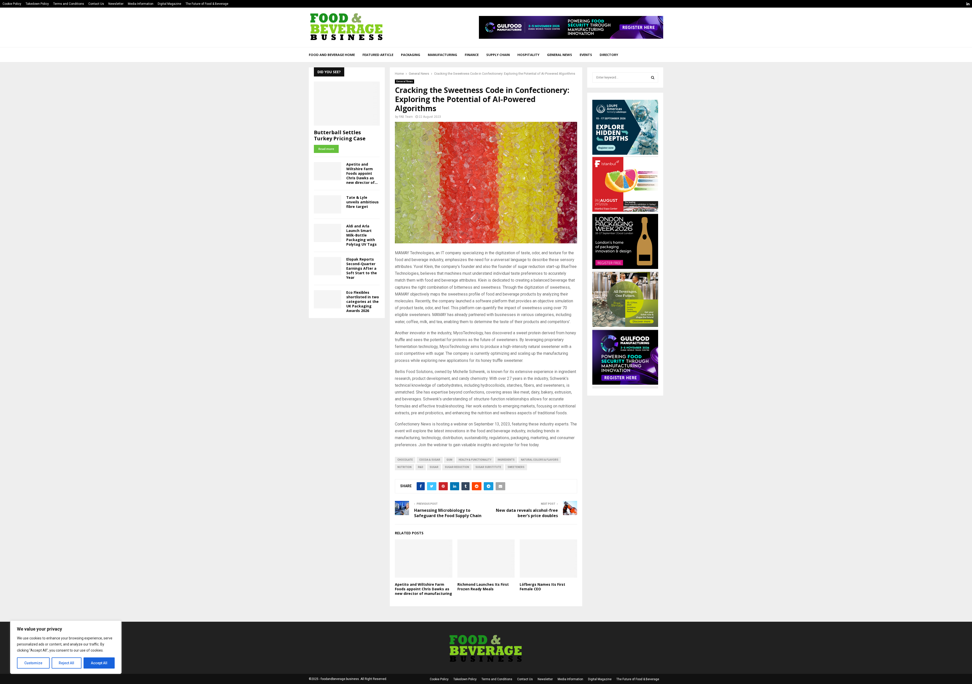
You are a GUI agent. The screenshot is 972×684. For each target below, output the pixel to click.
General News (559, 54)
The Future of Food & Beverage (207, 4)
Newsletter (116, 4)
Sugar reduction (457, 467)
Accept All (99, 663)
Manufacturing (442, 54)
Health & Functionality (475, 459)
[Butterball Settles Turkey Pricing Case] (347, 103)
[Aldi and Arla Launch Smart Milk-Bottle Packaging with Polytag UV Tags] (327, 233)
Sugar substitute (488, 467)
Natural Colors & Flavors (539, 459)
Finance (472, 54)
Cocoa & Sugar (429, 459)
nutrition (404, 467)
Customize (33, 663)
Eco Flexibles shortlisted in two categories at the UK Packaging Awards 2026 (362, 301)
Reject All (66, 663)
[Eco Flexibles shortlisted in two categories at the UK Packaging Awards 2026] (327, 299)
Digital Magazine (169, 4)
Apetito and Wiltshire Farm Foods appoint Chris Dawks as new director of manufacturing (423, 589)
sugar (434, 467)
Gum (449, 459)
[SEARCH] (652, 77)
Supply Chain (498, 54)
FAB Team (406, 117)
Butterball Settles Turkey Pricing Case (340, 135)
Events (586, 54)
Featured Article (377, 54)
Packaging (410, 54)
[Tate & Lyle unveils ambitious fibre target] (327, 204)
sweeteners (516, 467)
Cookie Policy (12, 4)
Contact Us (96, 4)
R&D (420, 467)
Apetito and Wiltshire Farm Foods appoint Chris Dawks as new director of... (362, 173)
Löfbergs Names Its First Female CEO (542, 586)
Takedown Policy (37, 4)
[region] (66, 647)
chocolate (405, 459)
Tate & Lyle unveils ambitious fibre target (362, 202)
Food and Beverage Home (332, 54)
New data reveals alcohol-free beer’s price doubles (527, 512)
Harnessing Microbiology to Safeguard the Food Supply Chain (447, 512)
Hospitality (528, 54)
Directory (609, 54)
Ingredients (506, 459)
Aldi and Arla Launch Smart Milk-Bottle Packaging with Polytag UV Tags (361, 235)
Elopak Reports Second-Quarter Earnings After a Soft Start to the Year (361, 268)
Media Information (140, 4)
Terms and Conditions (68, 4)
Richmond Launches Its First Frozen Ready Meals (483, 586)
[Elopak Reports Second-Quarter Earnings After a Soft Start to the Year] (327, 266)
